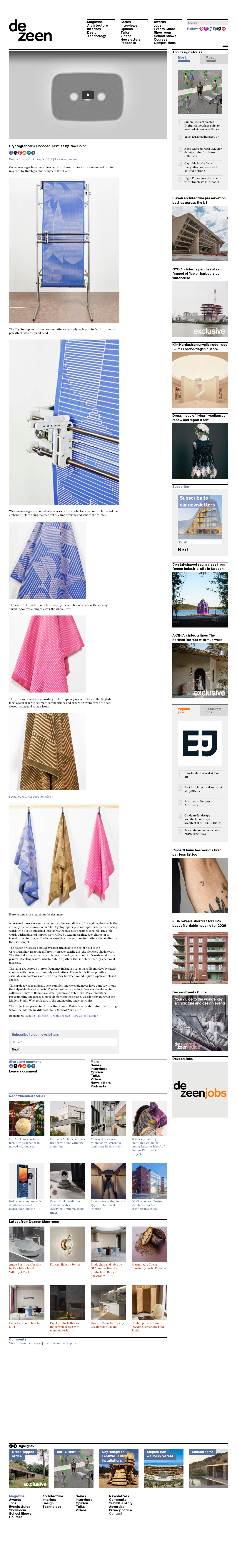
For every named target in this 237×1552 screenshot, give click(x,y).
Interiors (94, 29)
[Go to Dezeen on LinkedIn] (210, 29)
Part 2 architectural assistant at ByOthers (203, 789)
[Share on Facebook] (11, 153)
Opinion (127, 29)
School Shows (165, 36)
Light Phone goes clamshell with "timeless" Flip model (202, 180)
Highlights (26, 1446)
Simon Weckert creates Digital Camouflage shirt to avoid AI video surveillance (202, 125)
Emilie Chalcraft (20, 159)
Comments (117, 1499)
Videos (126, 36)
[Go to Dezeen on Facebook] (215, 29)
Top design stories (187, 52)
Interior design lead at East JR (201, 775)
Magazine (95, 22)
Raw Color (64, 171)
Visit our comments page (25, 1343)
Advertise (117, 1506)
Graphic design (60, 1015)
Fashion (30, 1015)
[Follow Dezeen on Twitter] (219, 29)
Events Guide (164, 29)
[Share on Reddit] (24, 153)
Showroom (162, 32)
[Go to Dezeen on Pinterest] (201, 29)
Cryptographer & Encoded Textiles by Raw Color (47, 146)
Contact (115, 1513)
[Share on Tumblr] (33, 153)
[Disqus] (88, 1393)
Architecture (97, 25)
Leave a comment (66, 159)
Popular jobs (184, 710)
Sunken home (202, 1452)
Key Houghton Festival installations (113, 1456)
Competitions (165, 43)
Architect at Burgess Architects (197, 803)
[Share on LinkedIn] (29, 153)
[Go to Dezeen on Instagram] (206, 29)
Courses (160, 39)
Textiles (43, 1015)
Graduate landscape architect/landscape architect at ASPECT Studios (202, 819)
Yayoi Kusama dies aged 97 (201, 136)
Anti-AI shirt (66, 1452)
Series (126, 22)
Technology (96, 36)
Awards (160, 22)
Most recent (211, 59)
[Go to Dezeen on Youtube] (224, 29)
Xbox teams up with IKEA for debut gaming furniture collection (203, 152)
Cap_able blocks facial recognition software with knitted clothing (201, 167)
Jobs (157, 25)
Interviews (129, 25)
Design (92, 32)
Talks (125, 32)
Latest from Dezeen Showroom (34, 1221)
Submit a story (120, 1503)
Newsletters (131, 39)
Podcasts (128, 43)
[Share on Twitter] (16, 153)
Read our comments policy (61, 1343)
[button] (225, 47)
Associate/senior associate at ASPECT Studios (203, 832)
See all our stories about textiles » (31, 796)
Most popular (184, 59)
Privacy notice (120, 1510)
